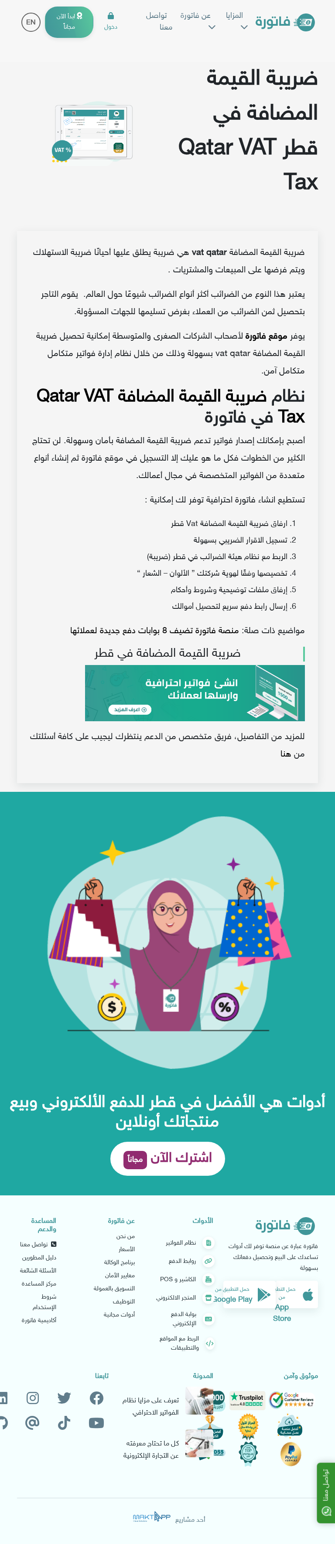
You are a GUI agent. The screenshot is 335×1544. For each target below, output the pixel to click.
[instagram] (33, 1399)
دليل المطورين (39, 1258)
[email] (32, 1424)
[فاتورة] (285, 22)
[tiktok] (64, 1424)
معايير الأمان (120, 1275)
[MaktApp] (152, 1516)
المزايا (234, 16)
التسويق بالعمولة (114, 1289)
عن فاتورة (196, 16)
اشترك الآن (170, 1158)
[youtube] (96, 1424)
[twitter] (64, 1399)
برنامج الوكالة (119, 1262)
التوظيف (124, 1302)
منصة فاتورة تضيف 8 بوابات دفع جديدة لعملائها (154, 631)
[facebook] (96, 1399)
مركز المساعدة (39, 1284)
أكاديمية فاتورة (39, 1320)
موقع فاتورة (266, 336)
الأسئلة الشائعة (38, 1271)
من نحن (125, 1236)
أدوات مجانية (119, 1315)
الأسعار (127, 1249)
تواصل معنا (159, 22)
